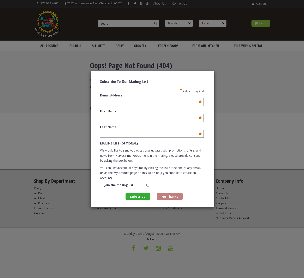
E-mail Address (151, 95)
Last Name (151, 127)
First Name (151, 111)
